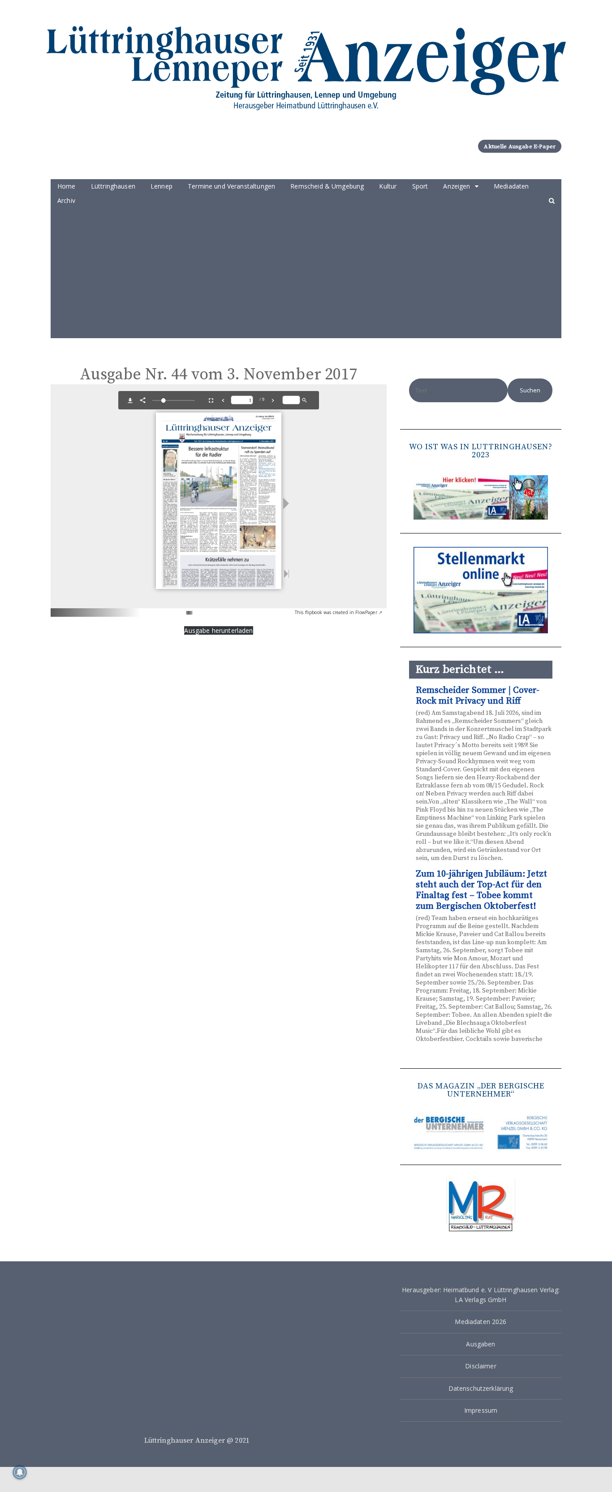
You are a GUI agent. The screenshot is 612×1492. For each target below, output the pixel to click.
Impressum (480, 1410)
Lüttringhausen (113, 186)
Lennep (161, 186)
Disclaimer (480, 1366)
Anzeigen (456, 186)
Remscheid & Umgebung (327, 186)
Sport (420, 186)
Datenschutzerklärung (480, 1388)
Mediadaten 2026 (480, 1321)
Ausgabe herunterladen (218, 630)
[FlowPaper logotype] (175, 609)
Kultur (388, 186)
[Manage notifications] (20, 1472)
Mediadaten (511, 186)
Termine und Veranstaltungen (231, 186)
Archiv (66, 200)
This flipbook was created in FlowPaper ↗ (338, 612)
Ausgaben (480, 1344)
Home (66, 186)
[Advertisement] (306, 275)
